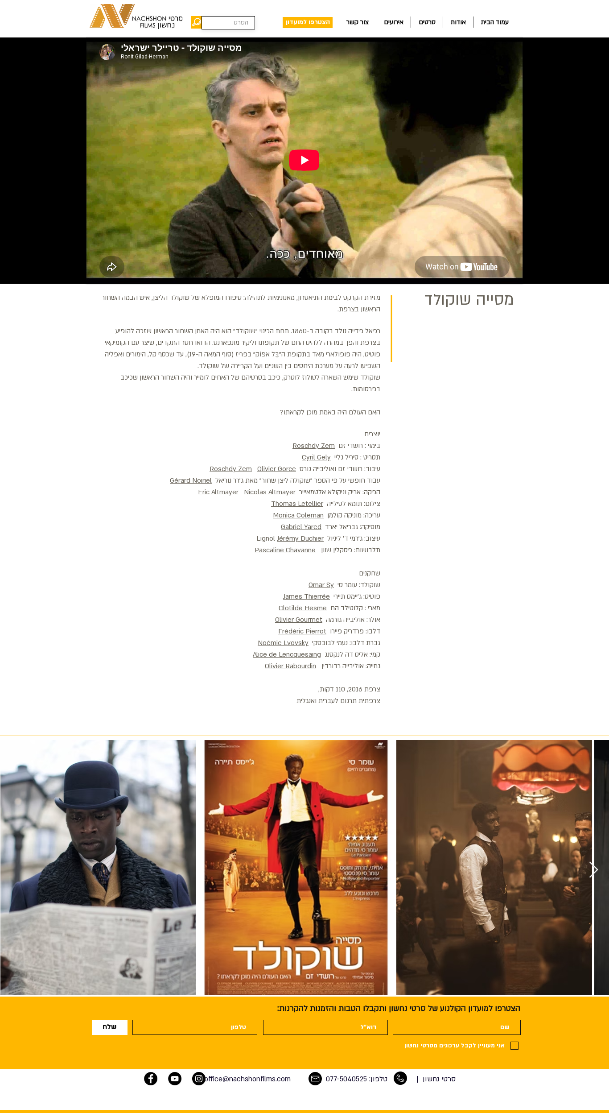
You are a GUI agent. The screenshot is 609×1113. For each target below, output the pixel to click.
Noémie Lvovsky (283, 642)
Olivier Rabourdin (290, 666)
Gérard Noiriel (191, 480)
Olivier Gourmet (298, 619)
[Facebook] (150, 1078)
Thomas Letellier (297, 503)
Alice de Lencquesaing (287, 654)
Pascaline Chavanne (285, 550)
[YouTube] (174, 1078)
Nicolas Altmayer (270, 492)
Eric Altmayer (218, 492)
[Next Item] (593, 870)
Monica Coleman (298, 515)
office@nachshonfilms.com (247, 1079)
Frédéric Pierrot (302, 631)
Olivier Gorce (276, 468)
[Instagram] (199, 1078)
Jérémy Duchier (300, 538)
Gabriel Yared (301, 526)
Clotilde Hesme (303, 608)
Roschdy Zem (313, 445)
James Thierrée (306, 596)
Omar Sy (321, 584)
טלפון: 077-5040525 (356, 1079)
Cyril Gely (316, 457)
